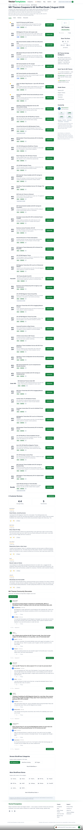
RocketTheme (61, 99)
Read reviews (62, 80)
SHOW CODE (50, 24)
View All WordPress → (32, 766)
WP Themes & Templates (24, 5)
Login (54, 1)
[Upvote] (15, 614)
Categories (30, 1)
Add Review (51, 496)
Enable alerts (62, 75)
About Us (69, 810)
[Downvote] (18, 614)
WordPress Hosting (26, 762)
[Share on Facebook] (63, 42)
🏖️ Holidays (38, 1)
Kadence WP (61, 90)
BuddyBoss (60, 94)
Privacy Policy (70, 806)
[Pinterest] (15, 811)
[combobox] (66, 2)
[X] (12, 811)
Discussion (25, 17)
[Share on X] (65, 42)
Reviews (19, 17)
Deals (14, 17)
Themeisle (60, 97)
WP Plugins (37, 762)
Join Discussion (50, 627)
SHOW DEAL (50, 86)
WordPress (14, 5)
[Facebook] (10, 811)
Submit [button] (49, 1)
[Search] (72, 2)
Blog (44, 1)
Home (10, 5)
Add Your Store (60, 813)
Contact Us (69, 808)
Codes (10, 17)
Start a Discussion (13, 596)
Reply (22, 614)
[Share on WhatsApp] (68, 42)
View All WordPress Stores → (32, 792)
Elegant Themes (61, 92)
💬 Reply (18, 520)
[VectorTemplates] (17, 1)
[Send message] (79, 827)
